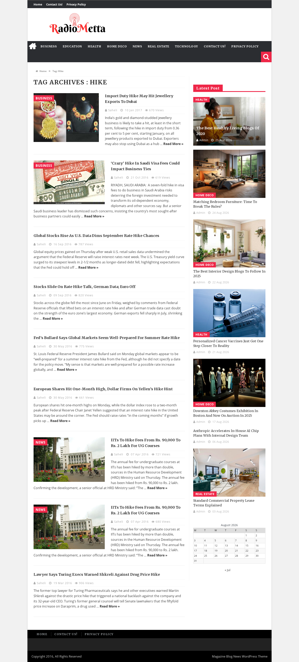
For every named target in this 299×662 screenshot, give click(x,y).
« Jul (227, 570)
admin (203, 140)
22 (247, 550)
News (137, 46)
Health (94, 46)
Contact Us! (54, 4)
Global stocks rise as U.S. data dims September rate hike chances (96, 235)
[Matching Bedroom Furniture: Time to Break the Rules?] (229, 174)
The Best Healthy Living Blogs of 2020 (227, 131)
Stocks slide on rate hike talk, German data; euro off (84, 286)
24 (195, 555)
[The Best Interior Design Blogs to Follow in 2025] (229, 243)
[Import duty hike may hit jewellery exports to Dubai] (66, 117)
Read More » (173, 144)
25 (205, 555)
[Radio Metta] (77, 24)
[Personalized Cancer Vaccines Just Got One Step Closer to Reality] (229, 313)
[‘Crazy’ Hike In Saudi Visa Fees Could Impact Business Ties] (69, 182)
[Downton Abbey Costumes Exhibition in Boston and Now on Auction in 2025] (229, 383)
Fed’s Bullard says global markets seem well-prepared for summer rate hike (107, 337)
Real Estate (158, 46)
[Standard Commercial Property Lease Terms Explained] (229, 472)
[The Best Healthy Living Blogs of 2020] (229, 121)
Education (72, 46)
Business (48, 46)
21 (236, 550)
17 (195, 550)
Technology (186, 46)
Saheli (113, 110)
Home (38, 4)
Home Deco (117, 46)
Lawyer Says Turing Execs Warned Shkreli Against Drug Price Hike (97, 574)
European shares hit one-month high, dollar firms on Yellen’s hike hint (103, 389)
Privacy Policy (76, 4)
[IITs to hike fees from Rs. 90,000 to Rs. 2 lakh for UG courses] (69, 459)
